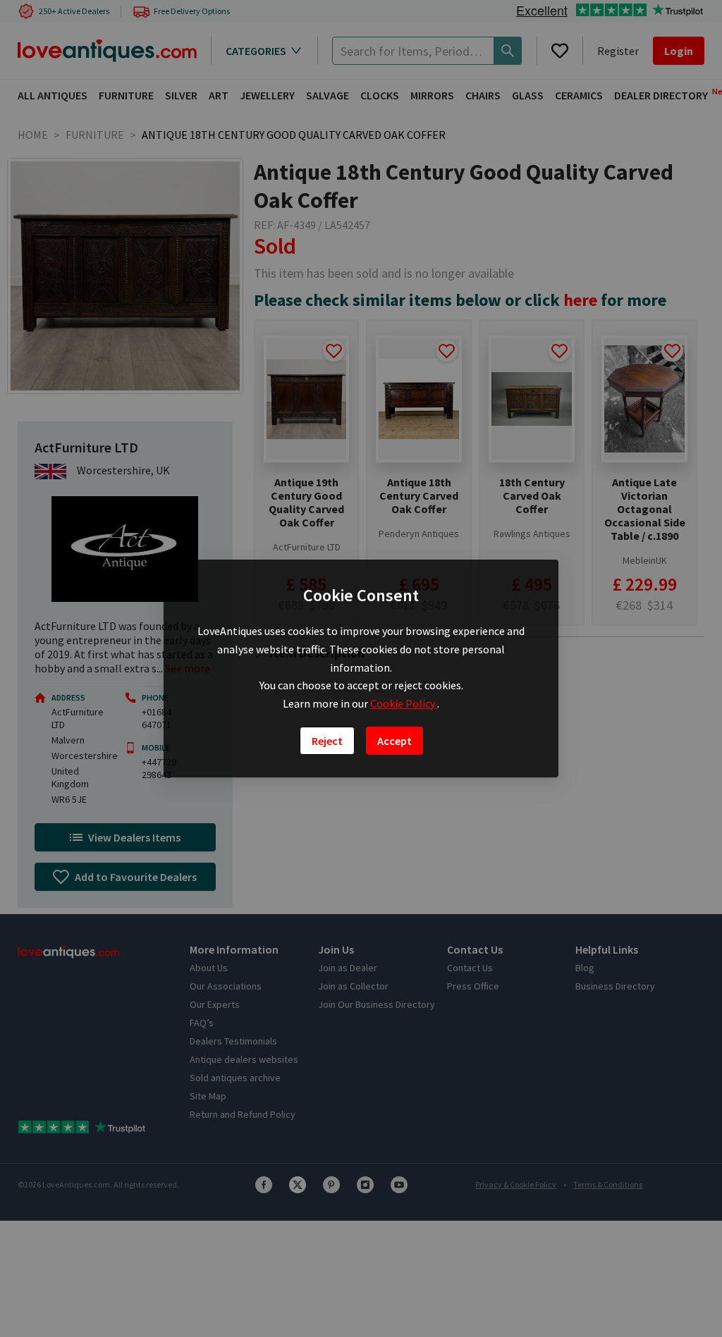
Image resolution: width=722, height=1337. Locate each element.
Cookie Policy (403, 703)
